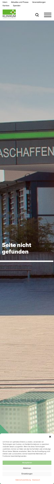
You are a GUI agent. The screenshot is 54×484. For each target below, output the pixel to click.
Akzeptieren (27, 462)
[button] (50, 436)
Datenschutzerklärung (23, 480)
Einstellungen (27, 474)
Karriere (6, 5)
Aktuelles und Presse (19, 2)
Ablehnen (27, 468)
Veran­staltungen (39, 2)
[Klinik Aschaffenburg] (9, 14)
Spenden (16, 5)
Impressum (36, 480)
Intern (5, 2)
